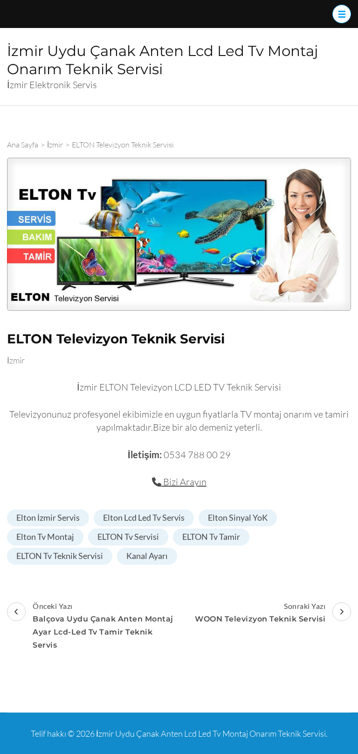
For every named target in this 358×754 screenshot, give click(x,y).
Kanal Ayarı (147, 556)
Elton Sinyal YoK (238, 517)
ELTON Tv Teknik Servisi (59, 556)
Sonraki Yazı (260, 612)
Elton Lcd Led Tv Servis (144, 517)
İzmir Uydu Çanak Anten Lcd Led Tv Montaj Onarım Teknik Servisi (211, 733)
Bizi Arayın (184, 482)
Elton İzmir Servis (48, 517)
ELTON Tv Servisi (128, 536)
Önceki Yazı (103, 625)
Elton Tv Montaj (45, 536)
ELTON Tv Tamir (211, 536)
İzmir (16, 360)
